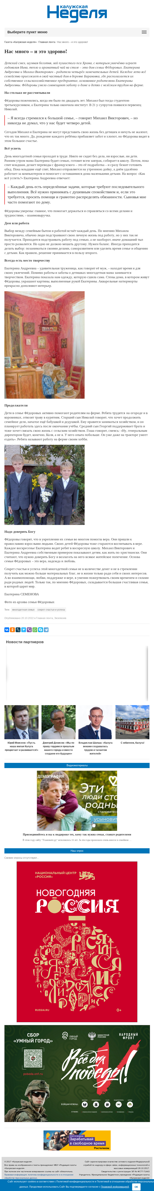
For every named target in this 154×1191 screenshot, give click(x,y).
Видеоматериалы (77, 765)
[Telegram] (46, 629)
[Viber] (29, 629)
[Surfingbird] (23, 629)
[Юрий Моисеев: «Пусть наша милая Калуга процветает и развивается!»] (21, 722)
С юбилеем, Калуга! (132, 742)
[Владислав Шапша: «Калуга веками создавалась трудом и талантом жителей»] (95, 722)
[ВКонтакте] (6, 629)
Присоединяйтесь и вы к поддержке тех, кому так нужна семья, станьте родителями (77, 834)
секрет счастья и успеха (51, 609)
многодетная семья (23, 609)
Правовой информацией (115, 1186)
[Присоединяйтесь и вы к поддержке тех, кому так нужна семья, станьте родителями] (76, 801)
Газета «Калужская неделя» (20, 42)
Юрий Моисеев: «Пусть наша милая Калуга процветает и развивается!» (21, 746)
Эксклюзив (60, 618)
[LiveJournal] (18, 629)
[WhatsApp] (34, 629)
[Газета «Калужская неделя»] (77, 20)
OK (136, 1187)
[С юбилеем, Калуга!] (133, 722)
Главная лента (46, 42)
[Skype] (40, 629)
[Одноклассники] (12, 629)
